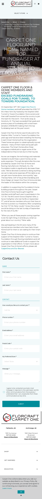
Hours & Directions (11, 437)
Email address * (7, 330)
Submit (21, 404)
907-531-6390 (11, 435)
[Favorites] (35, 4)
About (15, 22)
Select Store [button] (19, 13)
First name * (6, 272)
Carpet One (5, 22)
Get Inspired (9, 460)
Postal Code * (6, 343)
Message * (5, 368)
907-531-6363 (31, 437)
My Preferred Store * (9, 356)
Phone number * (8, 317)
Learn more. (7, 488)
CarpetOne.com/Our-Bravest (12, 249)
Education (8, 469)
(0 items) (38, 4)
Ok (21, 492)
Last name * (6, 285)
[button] (21, 310)
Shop (6, 451)
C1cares (22, 22)
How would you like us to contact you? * (15, 305)
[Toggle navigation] (3, 4)
